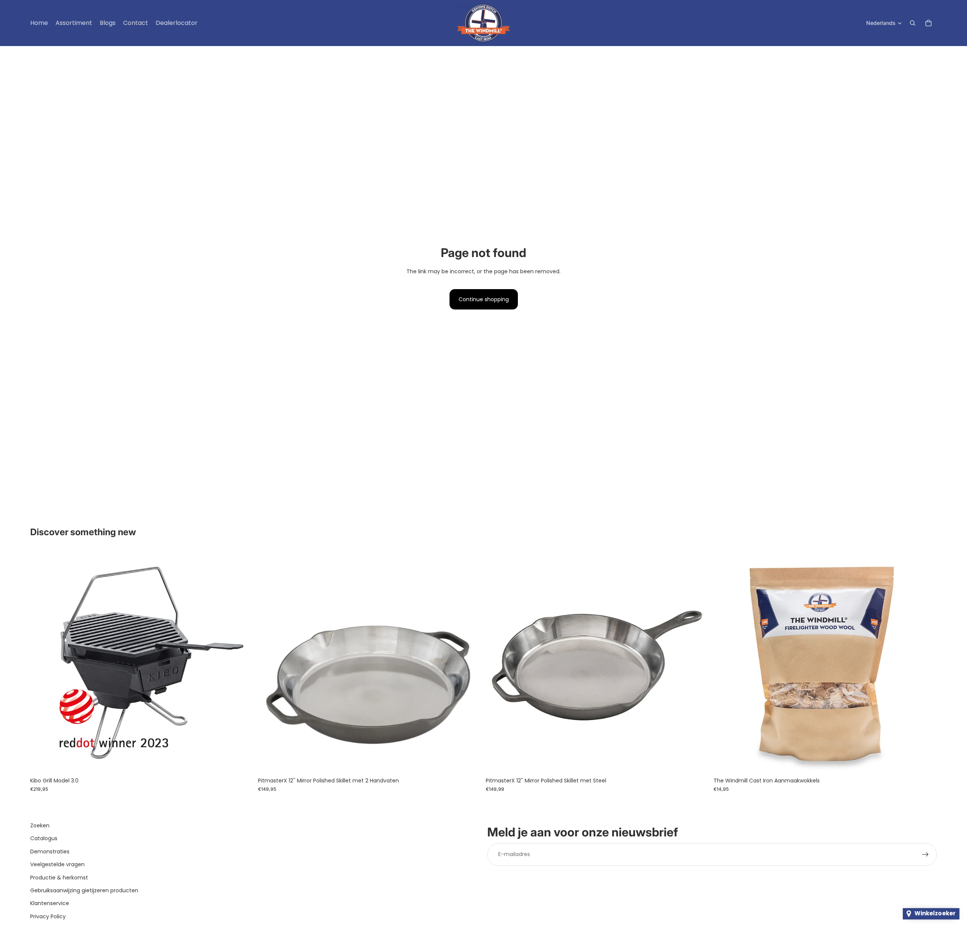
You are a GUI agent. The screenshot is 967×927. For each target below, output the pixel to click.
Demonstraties (50, 851)
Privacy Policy (48, 916)
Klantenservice (49, 903)
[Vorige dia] (41, 662)
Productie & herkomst (59, 877)
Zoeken (39, 825)
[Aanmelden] (925, 854)
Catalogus (43, 838)
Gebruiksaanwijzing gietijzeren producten (84, 890)
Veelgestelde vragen (57, 864)
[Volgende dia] (242, 662)
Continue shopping (484, 299)
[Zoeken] (912, 23)
